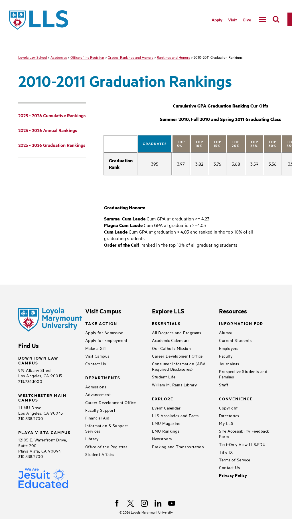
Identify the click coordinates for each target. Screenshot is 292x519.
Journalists (229, 363)
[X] (130, 503)
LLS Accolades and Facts (175, 415)
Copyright (228, 407)
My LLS (226, 423)
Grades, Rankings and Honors (130, 57)
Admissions (95, 386)
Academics (58, 57)
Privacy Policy (233, 475)
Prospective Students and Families (243, 373)
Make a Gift (96, 348)
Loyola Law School (32, 57)
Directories (229, 415)
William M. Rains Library (174, 384)
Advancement (98, 394)
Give (247, 20)
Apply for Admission (104, 332)
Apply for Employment (106, 340)
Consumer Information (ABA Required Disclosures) (179, 366)
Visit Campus (97, 355)
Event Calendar (166, 407)
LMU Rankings (165, 430)
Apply (217, 20)
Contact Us (95, 363)
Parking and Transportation (178, 446)
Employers (228, 348)
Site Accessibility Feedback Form (244, 433)
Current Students (235, 340)
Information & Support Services (106, 428)
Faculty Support (100, 410)
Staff (223, 384)
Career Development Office (110, 402)
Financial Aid (97, 417)
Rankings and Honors (173, 57)
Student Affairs (99, 454)
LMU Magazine (166, 423)
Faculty (226, 355)
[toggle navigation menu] (262, 19)
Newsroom (162, 438)
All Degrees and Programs (176, 332)
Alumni (225, 332)
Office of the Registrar (87, 57)
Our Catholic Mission (171, 348)
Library (92, 438)
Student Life (163, 376)
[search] (276, 19)
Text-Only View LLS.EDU (242, 444)
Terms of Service (234, 459)
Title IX (226, 452)
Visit (232, 20)
